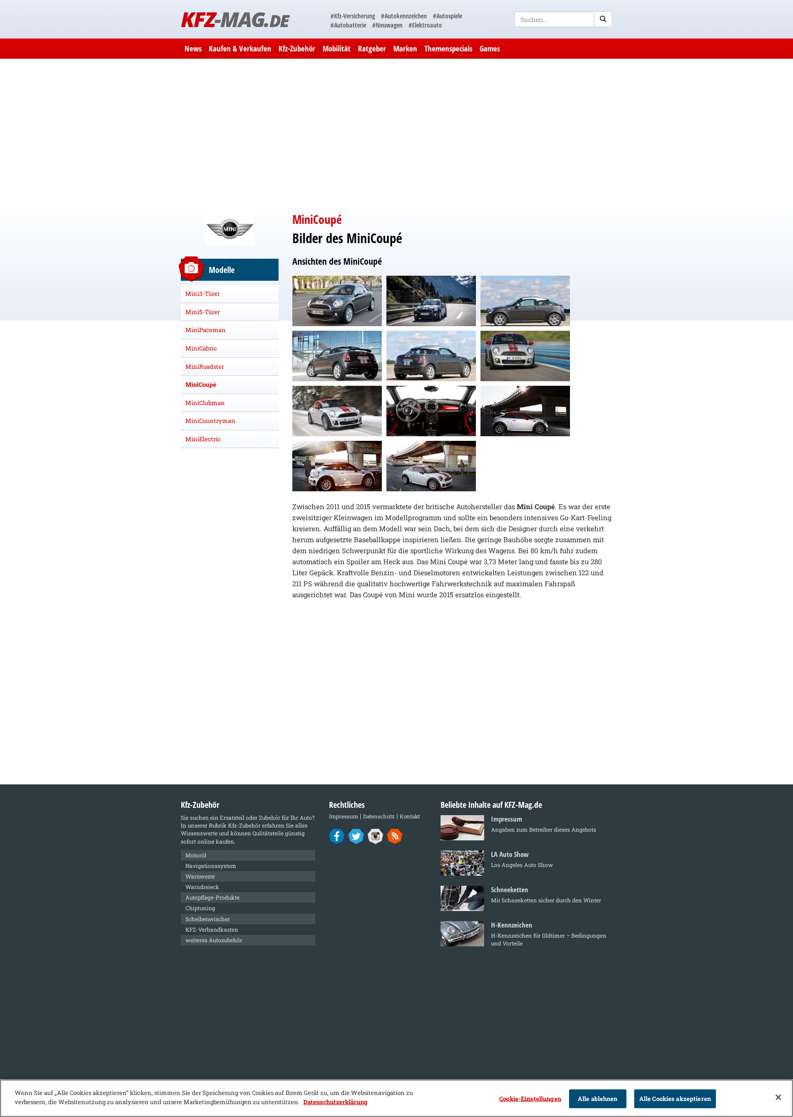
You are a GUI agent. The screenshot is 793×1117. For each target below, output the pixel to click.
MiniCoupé (200, 384)
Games (490, 48)
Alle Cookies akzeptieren (675, 1099)
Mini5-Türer (202, 312)
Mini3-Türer (202, 293)
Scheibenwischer (207, 918)
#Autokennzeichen (404, 15)
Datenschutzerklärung (335, 1101)
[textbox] (563, 19)
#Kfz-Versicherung (352, 15)
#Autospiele (447, 15)
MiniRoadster (204, 366)
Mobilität (337, 48)
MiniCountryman (210, 421)
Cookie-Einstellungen (530, 1099)
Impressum (343, 816)
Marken (405, 48)
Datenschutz (379, 816)
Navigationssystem (210, 865)
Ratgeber (372, 48)
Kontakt (410, 816)
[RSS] (395, 836)
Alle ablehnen (598, 1099)
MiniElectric (203, 439)
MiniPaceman (205, 330)
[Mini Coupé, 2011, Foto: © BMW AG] (337, 301)
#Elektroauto (425, 25)
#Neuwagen (387, 25)
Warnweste (200, 876)
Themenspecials (448, 48)
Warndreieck (202, 886)
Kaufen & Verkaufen (240, 48)
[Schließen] (778, 1097)
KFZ (235, 19)
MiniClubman (205, 403)
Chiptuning (200, 907)
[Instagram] (376, 836)
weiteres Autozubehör (213, 940)
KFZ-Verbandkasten (211, 929)
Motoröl (196, 855)
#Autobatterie (348, 25)
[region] (396, 1098)
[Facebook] (337, 836)
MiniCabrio (201, 348)
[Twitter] (356, 836)
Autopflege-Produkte (212, 897)
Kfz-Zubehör (297, 48)
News (192, 48)
